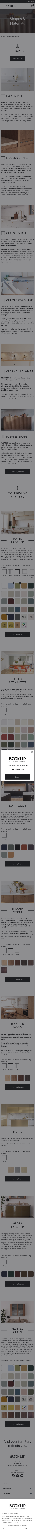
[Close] (32, 752)
